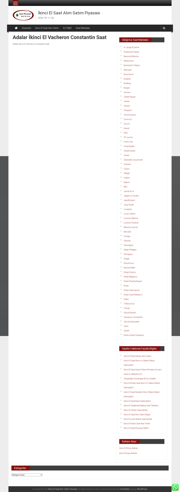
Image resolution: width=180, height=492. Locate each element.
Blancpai (127, 70)
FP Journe (128, 137)
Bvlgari (127, 88)
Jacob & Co (129, 191)
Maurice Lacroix (131, 227)
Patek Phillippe (130, 250)
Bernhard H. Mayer (132, 65)
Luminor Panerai (131, 223)
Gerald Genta (129, 151)
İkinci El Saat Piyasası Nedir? (136, 428)
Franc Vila (128, 142)
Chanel (127, 106)
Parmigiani (128, 245)
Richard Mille (129, 268)
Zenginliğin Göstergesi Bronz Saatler (140, 378)
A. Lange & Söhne (131, 47)
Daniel (126, 128)
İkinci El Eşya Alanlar (128, 453)
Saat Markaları (83, 28)
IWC (125, 187)
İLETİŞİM (67, 28)
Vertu (126, 326)
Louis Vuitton (129, 214)
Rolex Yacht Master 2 (133, 295)
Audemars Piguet (131, 52)
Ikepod (127, 182)
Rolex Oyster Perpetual (134, 335)
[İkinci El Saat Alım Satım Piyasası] (16, 28)
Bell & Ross (129, 61)
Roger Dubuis (130, 272)
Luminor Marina (131, 218)
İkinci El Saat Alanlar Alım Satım (137, 356)
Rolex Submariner (132, 290)
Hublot (127, 178)
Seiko (126, 299)
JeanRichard (129, 200)
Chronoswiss (130, 115)
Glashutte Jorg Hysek (133, 160)
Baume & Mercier (131, 56)
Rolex (126, 286)
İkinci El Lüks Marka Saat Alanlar (138, 419)
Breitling (127, 83)
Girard (126, 155)
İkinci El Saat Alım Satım (47, 28)
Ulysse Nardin (130, 313)
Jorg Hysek (129, 205)
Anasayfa (26, 28)
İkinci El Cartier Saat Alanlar (136, 410)
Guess (127, 169)
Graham (127, 164)
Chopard (127, 110)
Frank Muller (129, 146)
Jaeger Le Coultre (131, 196)
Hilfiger (127, 173)
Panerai (127, 241)
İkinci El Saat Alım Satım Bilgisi (137, 414)
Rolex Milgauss (130, 277)
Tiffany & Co (129, 304)
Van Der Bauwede (131, 322)
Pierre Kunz (129, 263)
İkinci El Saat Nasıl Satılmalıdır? (137, 401)
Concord (128, 119)
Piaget (126, 259)
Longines (128, 209)
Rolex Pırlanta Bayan (133, 281)
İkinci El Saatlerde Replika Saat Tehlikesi (141, 405)
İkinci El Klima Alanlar (128, 448)
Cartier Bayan (130, 97)
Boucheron (129, 74)
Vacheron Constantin (133, 317)
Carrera (127, 92)
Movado (127, 232)
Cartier (127, 101)
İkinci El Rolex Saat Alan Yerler (137, 423)
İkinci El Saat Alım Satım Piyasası (69, 12)
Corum (127, 124)
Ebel (125, 133)
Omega (127, 236)
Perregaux (128, 254)
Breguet (127, 79)
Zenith (126, 331)
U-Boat (127, 308)
